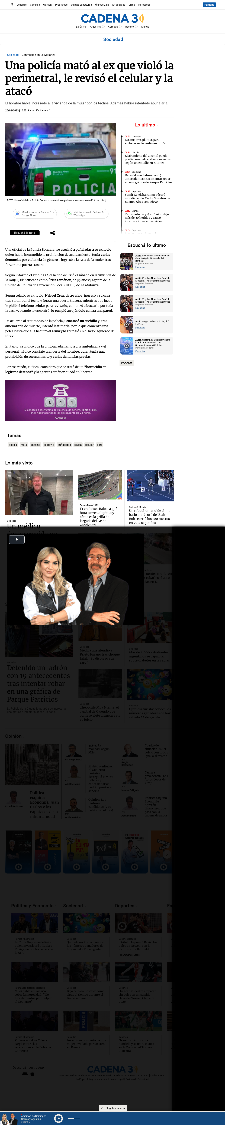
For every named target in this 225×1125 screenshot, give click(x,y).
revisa (78, 444)
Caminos (35, 4)
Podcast (126, 363)
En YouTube (118, 4)
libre (99, 444)
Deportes (22, 4)
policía (13, 444)
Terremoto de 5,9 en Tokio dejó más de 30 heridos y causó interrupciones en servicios (147, 217)
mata (24, 444)
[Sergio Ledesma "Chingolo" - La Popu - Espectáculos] (126, 324)
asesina (35, 444)
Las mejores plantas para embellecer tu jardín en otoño (145, 141)
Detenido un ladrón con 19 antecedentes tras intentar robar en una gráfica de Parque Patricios (148, 178)
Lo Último (81, 26)
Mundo (145, 26)
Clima (132, 4)
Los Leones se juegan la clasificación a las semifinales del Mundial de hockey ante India (148, 237)
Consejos (136, 136)
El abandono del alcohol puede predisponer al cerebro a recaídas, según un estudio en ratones (148, 159)
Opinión (47, 4)
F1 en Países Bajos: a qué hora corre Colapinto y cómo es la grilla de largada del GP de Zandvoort (98, 517)
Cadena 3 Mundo (137, 507)
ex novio (49, 444)
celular (89, 444)
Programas (61, 4)
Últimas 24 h (102, 4)
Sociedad (13, 55)
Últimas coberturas (81, 4)
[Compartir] (52, 233)
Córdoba (113, 26)
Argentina (95, 26)
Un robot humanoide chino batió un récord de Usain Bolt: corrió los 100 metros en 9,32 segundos (150, 517)
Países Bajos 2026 (89, 505)
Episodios (140, 267)
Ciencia (135, 152)
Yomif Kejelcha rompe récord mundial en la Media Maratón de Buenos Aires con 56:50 (147, 198)
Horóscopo (144, 4)
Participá (209, 4)
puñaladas (64, 444)
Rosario (129, 26)
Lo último (146, 124)
